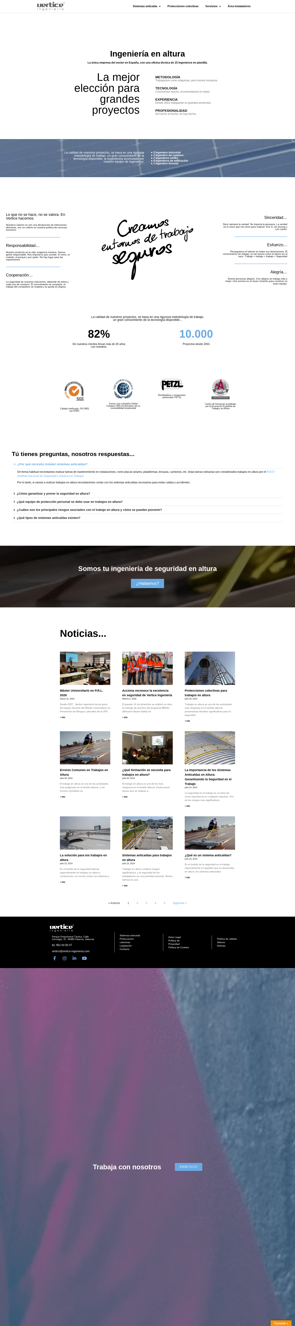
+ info (62, 717)
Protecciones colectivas (183, 6)
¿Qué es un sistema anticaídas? (208, 855)
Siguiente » (180, 903)
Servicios (211, 6)
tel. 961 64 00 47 (62, 945)
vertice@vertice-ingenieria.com (70, 951)
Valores (221, 942)
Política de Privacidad (174, 942)
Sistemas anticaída (145, 6)
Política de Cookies (178, 947)
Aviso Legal (174, 937)
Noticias (221, 945)
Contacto (124, 949)
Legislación (126, 945)
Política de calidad (227, 938)
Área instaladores (239, 6)
